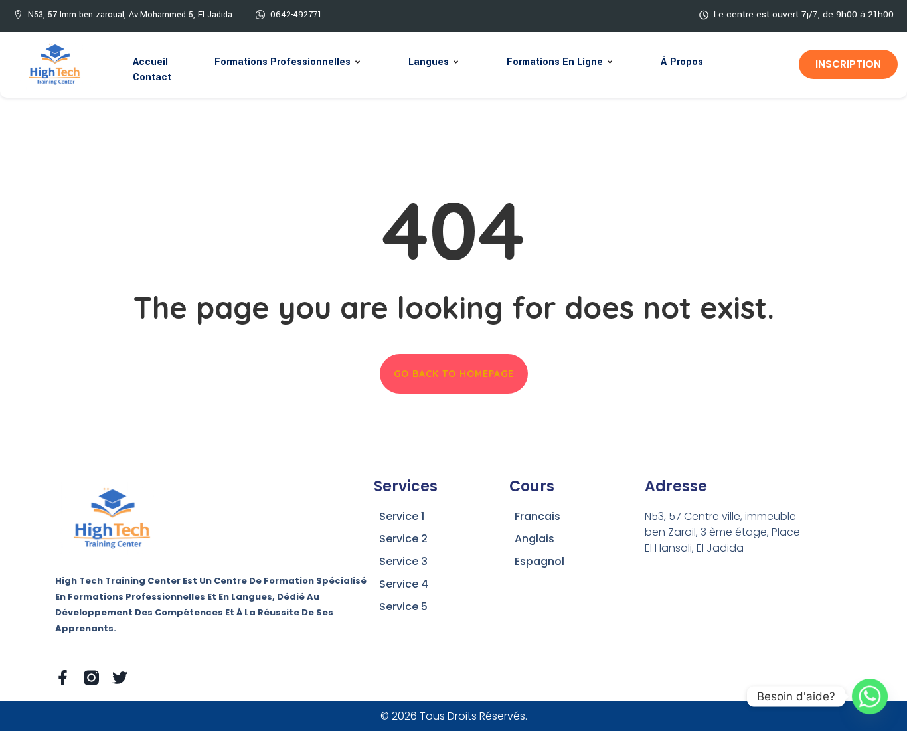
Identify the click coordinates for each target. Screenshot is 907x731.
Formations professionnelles (282, 62)
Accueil (150, 62)
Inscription (848, 64)
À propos (682, 62)
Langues (428, 62)
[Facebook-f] (62, 677)
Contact (152, 77)
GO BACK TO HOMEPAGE (454, 374)
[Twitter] (119, 677)
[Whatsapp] (870, 696)
